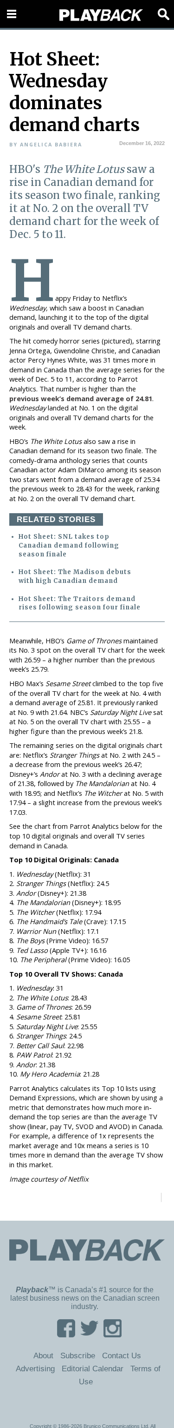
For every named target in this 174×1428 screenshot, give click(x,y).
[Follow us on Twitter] (89, 1334)
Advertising (35, 1368)
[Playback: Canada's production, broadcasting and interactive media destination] (101, 15)
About (43, 1355)
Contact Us (121, 1355)
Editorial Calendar (92, 1368)
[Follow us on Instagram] (112, 1334)
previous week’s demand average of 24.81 (80, 398)
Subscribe (77, 1355)
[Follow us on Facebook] (66, 1334)
